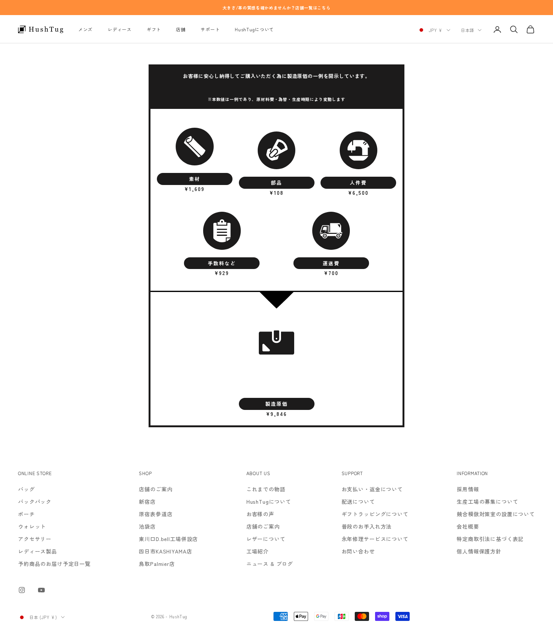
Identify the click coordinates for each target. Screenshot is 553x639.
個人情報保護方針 (479, 551)
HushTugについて (254, 29)
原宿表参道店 (155, 514)
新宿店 (147, 501)
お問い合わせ (358, 551)
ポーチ (26, 514)
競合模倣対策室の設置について (496, 514)
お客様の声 (260, 514)
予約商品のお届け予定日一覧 (54, 563)
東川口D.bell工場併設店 (168, 539)
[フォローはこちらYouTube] (41, 590)
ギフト (154, 29)
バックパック (35, 501)
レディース (120, 29)
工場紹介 (257, 551)
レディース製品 (37, 551)
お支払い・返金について (372, 489)
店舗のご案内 (155, 489)
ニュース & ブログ (269, 563)
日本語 (467, 30)
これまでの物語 (266, 489)
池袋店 (147, 526)
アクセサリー (35, 539)
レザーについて (266, 539)
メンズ (85, 29)
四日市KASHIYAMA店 (165, 551)
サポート (210, 29)
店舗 (180, 29)
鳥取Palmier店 (157, 563)
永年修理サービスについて (375, 539)
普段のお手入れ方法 (367, 526)
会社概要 (468, 526)
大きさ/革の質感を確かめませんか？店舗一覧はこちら (277, 8)
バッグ (26, 489)
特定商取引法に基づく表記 (490, 539)
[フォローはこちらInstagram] (22, 590)
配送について (358, 501)
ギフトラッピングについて (375, 514)
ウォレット (32, 526)
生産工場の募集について (487, 501)
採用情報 (468, 489)
